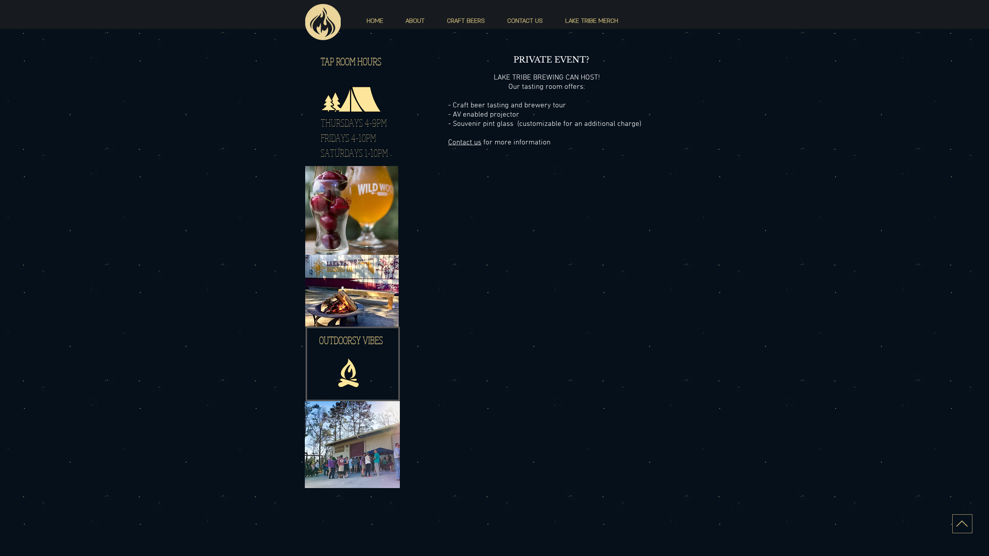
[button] (415, 21)
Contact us (464, 142)
